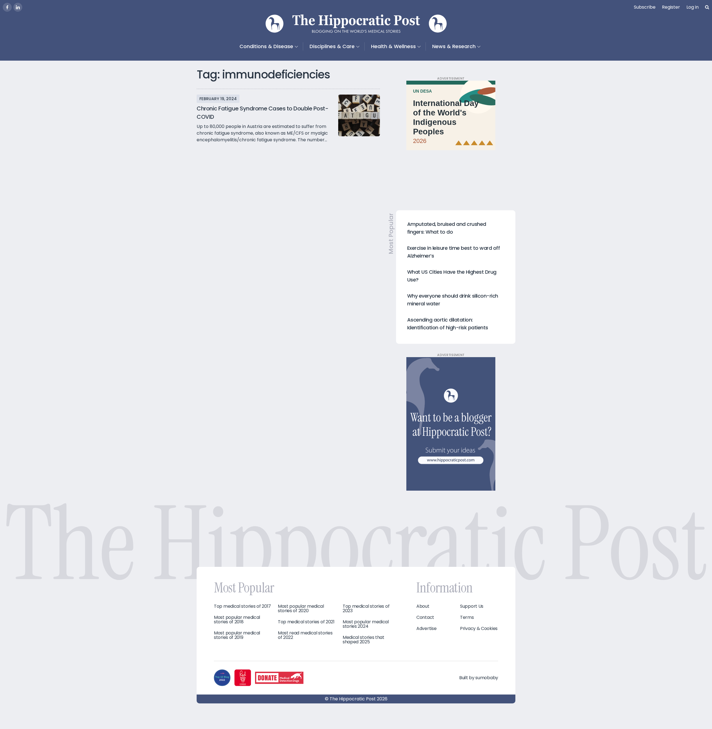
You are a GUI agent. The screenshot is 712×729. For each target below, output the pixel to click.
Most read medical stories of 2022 (305, 635)
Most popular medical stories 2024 (366, 624)
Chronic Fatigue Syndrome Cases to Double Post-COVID (262, 113)
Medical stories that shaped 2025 (363, 639)
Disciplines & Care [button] (332, 46)
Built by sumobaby (478, 677)
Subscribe (645, 7)
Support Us (471, 606)
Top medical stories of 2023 (366, 608)
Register (671, 7)
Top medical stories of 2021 (306, 622)
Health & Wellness (393, 46)
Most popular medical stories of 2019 (237, 635)
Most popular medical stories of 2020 (301, 608)
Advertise (426, 628)
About (422, 606)
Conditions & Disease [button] (266, 46)
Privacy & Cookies (479, 628)
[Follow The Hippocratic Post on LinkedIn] (17, 7)
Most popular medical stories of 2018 (237, 619)
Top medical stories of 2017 (242, 606)
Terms (467, 617)
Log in (692, 7)
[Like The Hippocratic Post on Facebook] (7, 7)
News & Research (454, 46)
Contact (425, 617)
